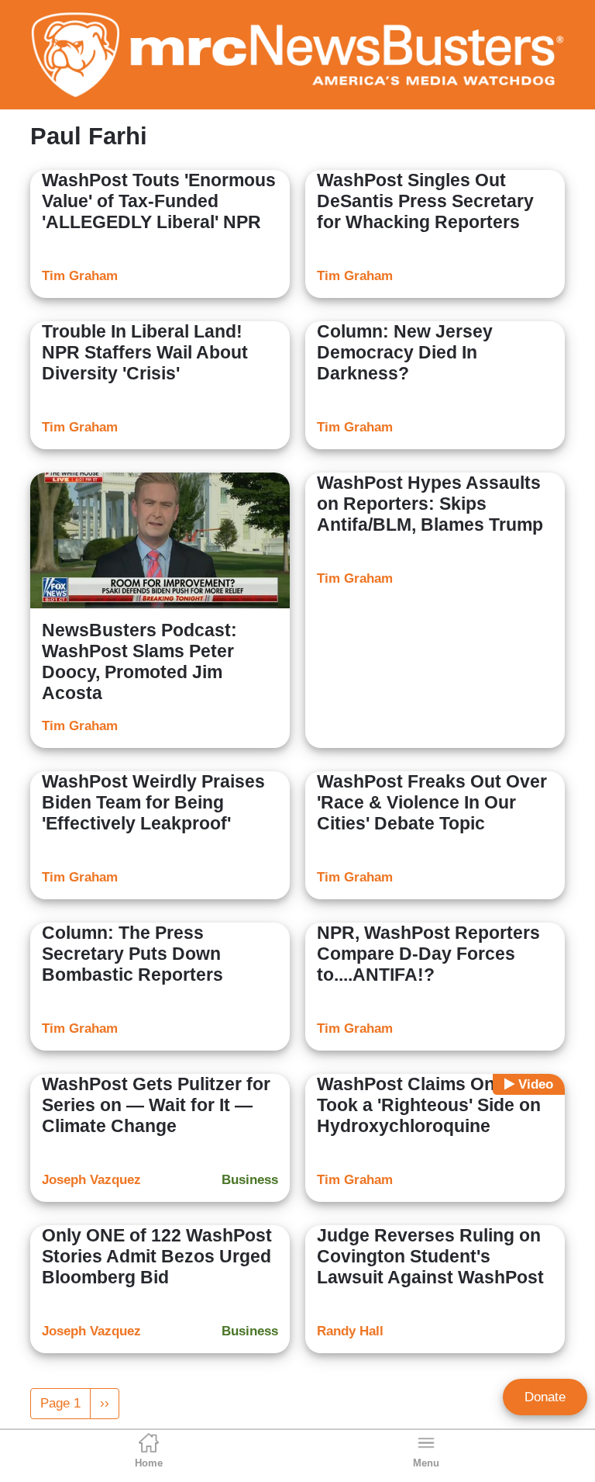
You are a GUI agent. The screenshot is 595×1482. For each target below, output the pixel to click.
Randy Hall (350, 1331)
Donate (545, 1397)
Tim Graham (80, 275)
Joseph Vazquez (91, 1179)
